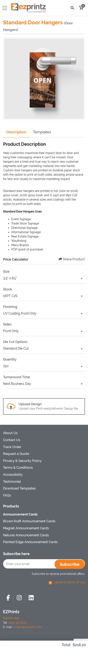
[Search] (72, 8)
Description (16, 132)
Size (6, 272)
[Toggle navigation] (6, 8)
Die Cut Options (15, 342)
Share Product (74, 259)
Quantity (10, 359)
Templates (42, 132)
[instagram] (19, 598)
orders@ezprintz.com (27, 627)
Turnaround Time (16, 377)
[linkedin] (31, 598)
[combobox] (44, 278)
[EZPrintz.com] (28, 8)
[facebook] (8, 598)
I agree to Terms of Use (69, 582)
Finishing (10, 307)
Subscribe (69, 564)
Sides (7, 324)
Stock (7, 289)
